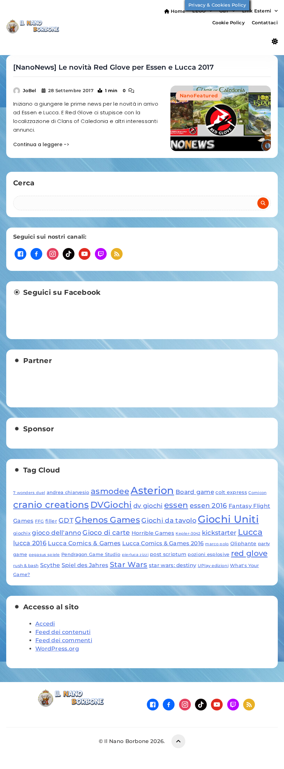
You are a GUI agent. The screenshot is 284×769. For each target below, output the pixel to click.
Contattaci (265, 22)
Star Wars (129, 564)
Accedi (45, 623)
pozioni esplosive (208, 554)
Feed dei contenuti (62, 632)
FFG (39, 521)
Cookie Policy (228, 22)
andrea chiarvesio (68, 492)
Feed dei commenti (63, 640)
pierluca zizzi (135, 555)
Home (177, 11)
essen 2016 (208, 506)
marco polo (217, 544)
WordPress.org (57, 648)
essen (176, 505)
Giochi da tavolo (168, 520)
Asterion (152, 490)
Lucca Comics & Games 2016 (163, 543)
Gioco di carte (106, 533)
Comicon (257, 492)
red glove (249, 553)
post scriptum (168, 554)
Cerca (24, 183)
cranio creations (51, 504)
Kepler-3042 (188, 533)
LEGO (199, 11)
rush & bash (25, 565)
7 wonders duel (29, 492)
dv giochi (148, 506)
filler (51, 521)
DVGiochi (111, 505)
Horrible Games (153, 533)
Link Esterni (257, 11)
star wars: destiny (172, 565)
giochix (21, 533)
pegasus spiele (44, 555)
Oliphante (243, 543)
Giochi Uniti (228, 519)
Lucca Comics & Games (84, 543)
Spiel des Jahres (85, 565)
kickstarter (219, 533)
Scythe (50, 565)
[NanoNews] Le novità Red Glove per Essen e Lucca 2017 (113, 67)
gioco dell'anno (56, 533)
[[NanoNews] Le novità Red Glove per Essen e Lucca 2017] (220, 118)
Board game (195, 491)
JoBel (29, 90)
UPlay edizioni (213, 565)
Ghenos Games (107, 520)
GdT (224, 11)
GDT (66, 520)
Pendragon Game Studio (90, 554)
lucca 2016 (29, 543)
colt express (231, 492)
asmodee (110, 491)
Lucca (250, 532)
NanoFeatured (199, 95)
